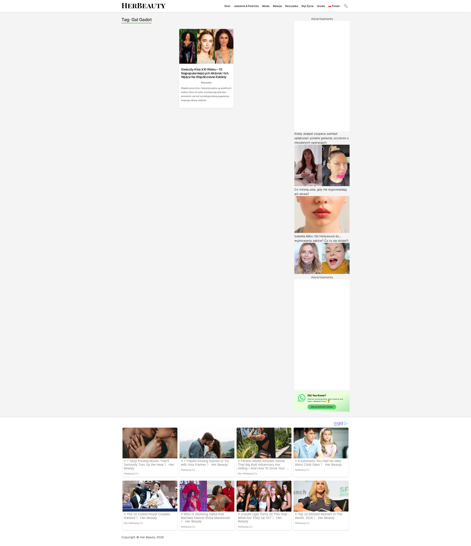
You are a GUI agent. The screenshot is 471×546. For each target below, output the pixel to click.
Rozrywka (291, 6)
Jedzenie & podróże (246, 6)
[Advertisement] (322, 76)
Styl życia (307, 6)
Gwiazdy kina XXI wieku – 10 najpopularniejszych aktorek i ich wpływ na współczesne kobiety (205, 73)
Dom (227, 6)
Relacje (277, 6)
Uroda (321, 6)
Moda (265, 6)
